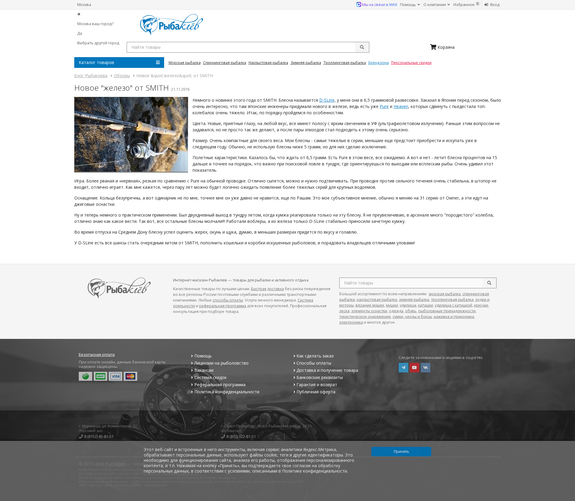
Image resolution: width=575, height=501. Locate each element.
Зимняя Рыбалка (305, 62)
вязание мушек (369, 305)
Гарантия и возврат (316, 384)
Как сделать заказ (315, 356)
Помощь (408, 4)
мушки (392, 305)
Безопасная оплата (97, 354)
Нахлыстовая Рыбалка (268, 62)
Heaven (401, 106)
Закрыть (566, 498)
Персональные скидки (411, 62)
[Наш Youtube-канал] (414, 367)
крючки (481, 305)
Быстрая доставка (267, 288)
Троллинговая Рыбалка (344, 62)
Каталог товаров (96, 62)
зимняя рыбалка (414, 299)
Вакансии (204, 370)
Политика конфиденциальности (226, 392)
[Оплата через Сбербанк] (85, 376)
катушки (425, 305)
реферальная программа (222, 305)
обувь (411, 310)
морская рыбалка (445, 293)
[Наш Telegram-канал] (403, 367)
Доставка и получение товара (327, 370)
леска (344, 310)
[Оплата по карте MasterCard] (130, 376)
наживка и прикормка (454, 316)
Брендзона (378, 62)
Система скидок (210, 377)
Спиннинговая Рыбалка (224, 62)
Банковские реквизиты (319, 377)
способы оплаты (228, 300)
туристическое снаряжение (365, 316)
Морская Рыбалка (185, 62)
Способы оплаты (313, 363)
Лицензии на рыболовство (221, 363)
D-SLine (327, 100)
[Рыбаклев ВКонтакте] (425, 367)
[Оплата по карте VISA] (115, 376)
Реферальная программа (220, 384)
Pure (384, 106)
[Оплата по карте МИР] (100, 376)
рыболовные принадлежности (447, 310)
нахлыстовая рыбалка (377, 299)
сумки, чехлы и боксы (412, 316)
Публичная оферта (315, 392)
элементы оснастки (369, 310)
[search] (489, 283)
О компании (435, 4)
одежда (396, 310)
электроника (351, 322)
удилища (408, 305)
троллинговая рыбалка (452, 299)
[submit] (362, 47)
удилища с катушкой (453, 305)
